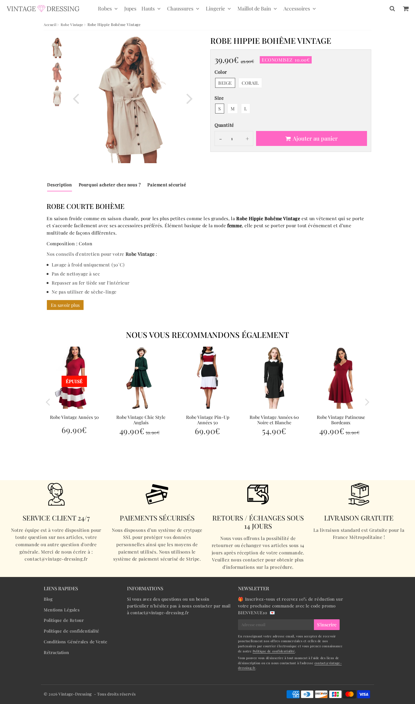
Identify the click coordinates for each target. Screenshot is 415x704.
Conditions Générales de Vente (75, 641)
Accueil (50, 24)
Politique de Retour (64, 620)
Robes (105, 8)
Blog (48, 599)
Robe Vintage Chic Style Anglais (140, 419)
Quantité (224, 125)
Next (189, 98)
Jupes (130, 8)
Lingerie (215, 8)
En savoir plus (65, 305)
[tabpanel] (57, 48)
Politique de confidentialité (71, 631)
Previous (76, 98)
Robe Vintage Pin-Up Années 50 (207, 419)
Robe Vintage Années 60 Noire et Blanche (274, 419)
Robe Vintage (72, 24)
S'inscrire (327, 625)
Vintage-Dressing (75, 694)
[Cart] (405, 8)
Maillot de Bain (254, 8)
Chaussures (180, 8)
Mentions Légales (62, 610)
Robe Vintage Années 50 (74, 417)
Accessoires (296, 8)
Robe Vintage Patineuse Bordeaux (341, 419)
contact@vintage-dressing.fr (159, 612)
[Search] (392, 8)
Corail (250, 83)
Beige (225, 83)
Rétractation (56, 652)
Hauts (148, 8)
